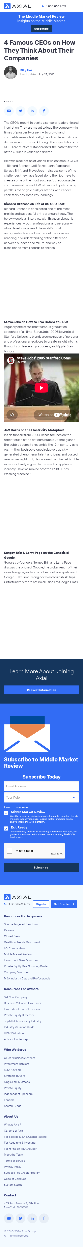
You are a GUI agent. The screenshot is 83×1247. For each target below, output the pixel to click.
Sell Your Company (15, 997)
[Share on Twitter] (20, 111)
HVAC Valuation (14, 1033)
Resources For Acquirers (23, 916)
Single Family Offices (17, 1082)
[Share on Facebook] (44, 111)
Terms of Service (14, 1160)
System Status (13, 1184)
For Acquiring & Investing (19, 1142)
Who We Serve (15, 1049)
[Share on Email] (9, 111)
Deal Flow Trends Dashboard (22, 942)
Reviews (9, 930)
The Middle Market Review (41, 16)
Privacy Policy (12, 1167)
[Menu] (75, 6)
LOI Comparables (14, 948)
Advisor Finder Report (17, 1039)
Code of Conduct (15, 1179)
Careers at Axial (13, 1130)
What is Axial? (12, 1124)
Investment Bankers (16, 1064)
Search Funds (12, 1106)
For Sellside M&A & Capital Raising (25, 1137)
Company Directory (16, 972)
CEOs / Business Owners (19, 1058)
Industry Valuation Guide (19, 1027)
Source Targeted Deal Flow (21, 924)
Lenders (9, 1100)
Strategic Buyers (14, 1076)
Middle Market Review (18, 954)
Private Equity (12, 1088)
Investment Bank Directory (21, 960)
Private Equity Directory (19, 1015)
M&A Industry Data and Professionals (27, 978)
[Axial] (18, 6)
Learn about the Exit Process (22, 1009)
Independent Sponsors (18, 1094)
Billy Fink (26, 70)
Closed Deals (12, 936)
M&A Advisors (13, 1070)
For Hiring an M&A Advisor (20, 1148)
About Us (11, 1116)
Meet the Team (13, 1154)
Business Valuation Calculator (22, 1003)
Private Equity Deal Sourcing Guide (26, 966)
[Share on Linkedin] (32, 111)
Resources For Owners (21, 989)
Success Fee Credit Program (22, 1172)
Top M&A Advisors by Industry (22, 1021)
